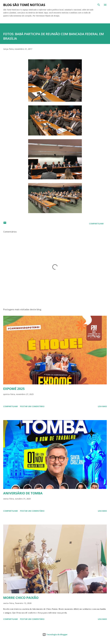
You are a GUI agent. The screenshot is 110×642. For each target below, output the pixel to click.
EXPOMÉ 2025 (14, 388)
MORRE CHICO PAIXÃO (20, 597)
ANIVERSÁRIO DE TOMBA (23, 493)
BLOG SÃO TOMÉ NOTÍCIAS (24, 5)
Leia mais (102, 406)
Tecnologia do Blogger (56, 634)
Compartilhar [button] (96, 223)
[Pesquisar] (98, 4)
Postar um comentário (32, 406)
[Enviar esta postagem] (4, 223)
